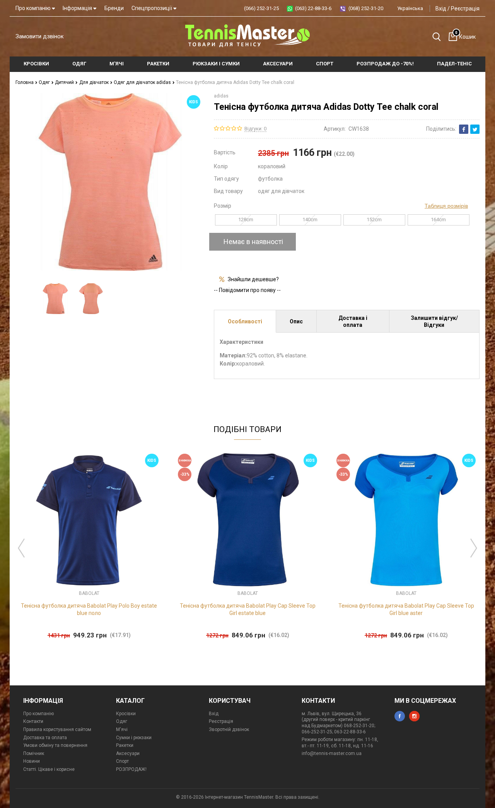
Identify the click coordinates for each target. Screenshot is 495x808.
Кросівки (126, 713)
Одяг (45, 82)
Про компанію (33, 8)
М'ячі (122, 729)
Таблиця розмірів (446, 206)
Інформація (78, 8)
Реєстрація (465, 8)
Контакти (33, 721)
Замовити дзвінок (39, 36)
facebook (399, 716)
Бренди (114, 8)
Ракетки (124, 745)
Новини (31, 761)
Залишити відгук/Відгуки (434, 321)
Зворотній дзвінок (229, 729)
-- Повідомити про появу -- (247, 290)
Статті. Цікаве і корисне (49, 769)
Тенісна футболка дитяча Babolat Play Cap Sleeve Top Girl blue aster (406, 609)
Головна (25, 82)
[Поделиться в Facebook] (463, 129)
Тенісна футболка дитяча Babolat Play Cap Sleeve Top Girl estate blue (248, 609)
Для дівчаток (94, 82)
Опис (296, 321)
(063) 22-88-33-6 (313, 8)
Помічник (33, 753)
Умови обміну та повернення (55, 745)
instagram (414, 716)
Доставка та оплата (45, 737)
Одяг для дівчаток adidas (143, 82)
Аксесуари (128, 753)
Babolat (89, 593)
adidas (221, 96)
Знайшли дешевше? (253, 279)
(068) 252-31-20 (365, 8)
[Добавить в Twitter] (475, 129)
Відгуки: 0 (255, 129)
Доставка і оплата (352, 321)
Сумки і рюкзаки (134, 737)
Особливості (245, 321)
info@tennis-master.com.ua (332, 753)
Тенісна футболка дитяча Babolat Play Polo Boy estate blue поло (89, 609)
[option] (55, 299)
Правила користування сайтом (57, 729)
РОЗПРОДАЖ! (131, 769)
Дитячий (65, 82)
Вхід (440, 8)
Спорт (122, 761)
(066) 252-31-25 (261, 8)
